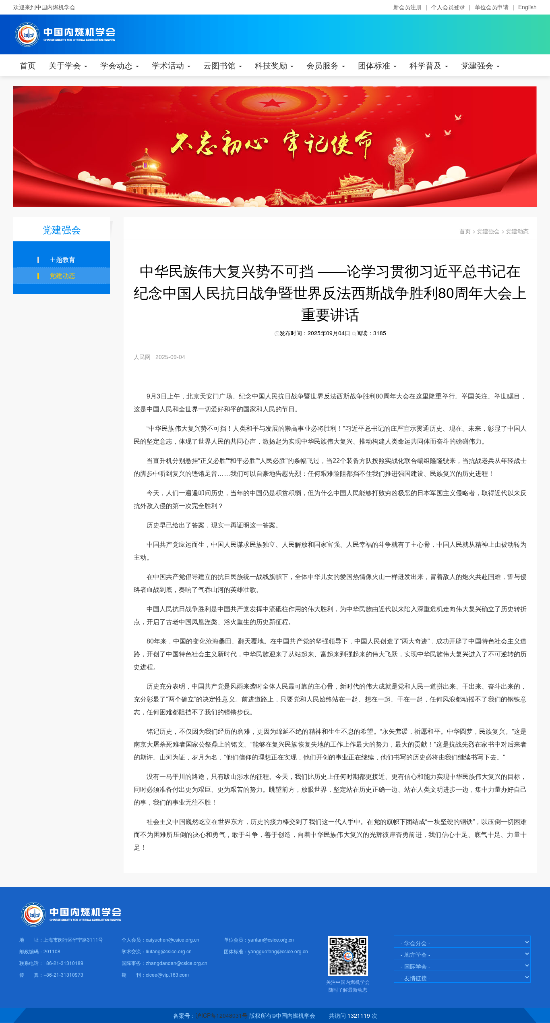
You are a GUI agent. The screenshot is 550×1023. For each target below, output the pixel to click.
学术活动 (169, 65)
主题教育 (62, 259)
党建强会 (478, 65)
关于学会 (66, 65)
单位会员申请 (492, 7)
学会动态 (117, 65)
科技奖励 (272, 65)
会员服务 (323, 65)
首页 (28, 65)
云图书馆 (220, 65)
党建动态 (517, 231)
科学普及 (426, 65)
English (527, 7)
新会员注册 (407, 7)
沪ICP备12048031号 (222, 1015)
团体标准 (375, 65)
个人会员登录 (448, 7)
